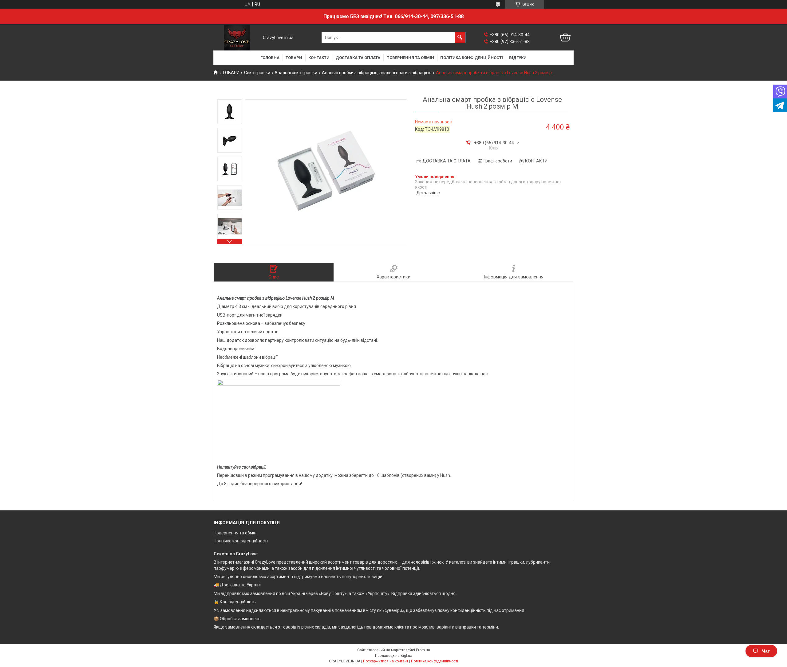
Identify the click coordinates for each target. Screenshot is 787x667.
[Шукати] (460, 37)
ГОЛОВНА (269, 57)
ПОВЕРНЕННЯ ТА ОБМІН (410, 57)
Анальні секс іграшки (296, 72)
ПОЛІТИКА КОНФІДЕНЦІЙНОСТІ (471, 57)
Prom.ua (423, 650)
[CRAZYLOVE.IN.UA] (237, 37)
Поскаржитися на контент (385, 661)
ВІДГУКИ (518, 57)
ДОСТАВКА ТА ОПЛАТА (358, 57)
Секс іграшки (257, 72)
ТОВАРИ (294, 57)
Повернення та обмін (235, 532)
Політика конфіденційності (241, 540)
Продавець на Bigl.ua (393, 655)
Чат (766, 651)
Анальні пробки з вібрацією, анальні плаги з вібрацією (377, 72)
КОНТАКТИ (319, 57)
